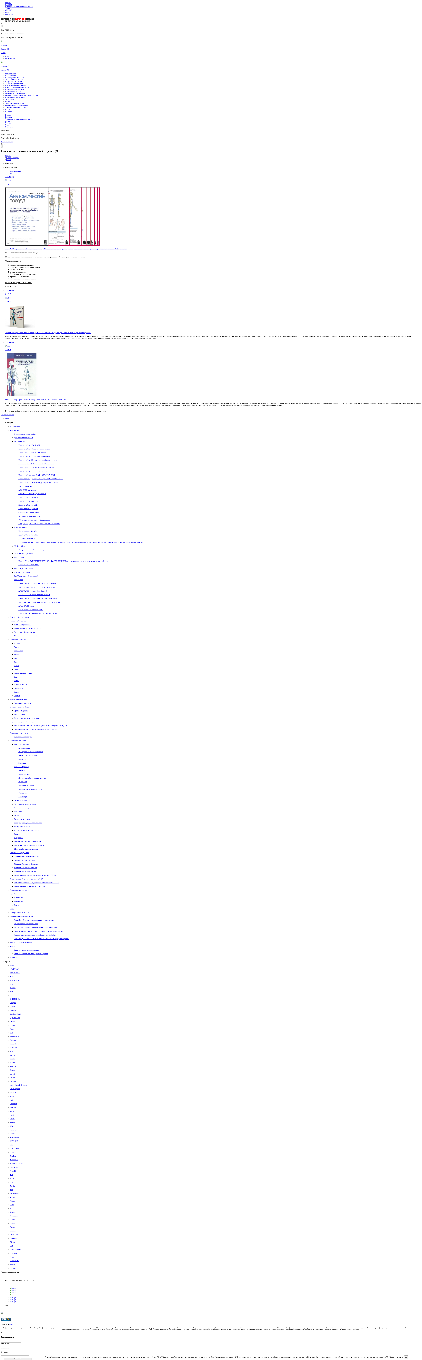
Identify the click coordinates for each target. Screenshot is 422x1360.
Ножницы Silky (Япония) (14, 78)
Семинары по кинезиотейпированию (19, 7)
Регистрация (10, 58)
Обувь (7, 101)
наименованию (15, 171)
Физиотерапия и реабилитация (16, 105)
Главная (8, 3)
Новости (8, 5)
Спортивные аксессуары (14, 89)
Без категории (10, 74)
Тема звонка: (5, 1343)
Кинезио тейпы (11, 76)
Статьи (8, 13)
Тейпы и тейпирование (14, 80)
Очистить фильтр (7, 415)
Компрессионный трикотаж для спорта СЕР (21, 95)
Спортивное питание (13, 91)
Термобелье (9, 99)
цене (11, 173)
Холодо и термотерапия (14, 83)
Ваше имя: (5, 1348)
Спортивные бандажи (13, 81)
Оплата (8, 11)
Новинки (8, 111)
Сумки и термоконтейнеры (15, 85)
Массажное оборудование (15, 93)
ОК (406, 1357)
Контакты (9, 15)
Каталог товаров (12, 158)
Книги (7, 109)
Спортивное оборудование (15, 97)
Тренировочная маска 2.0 (14, 103)
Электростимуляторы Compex (16, 107)
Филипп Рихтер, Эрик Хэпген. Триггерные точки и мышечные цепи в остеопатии (36, 400)
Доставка (8, 9)
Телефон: (4, 1352)
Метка (7, 418)
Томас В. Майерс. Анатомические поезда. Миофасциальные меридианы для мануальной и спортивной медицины (48, 333)
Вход (7, 56)
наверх (11, 1324)
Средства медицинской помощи (17, 87)
